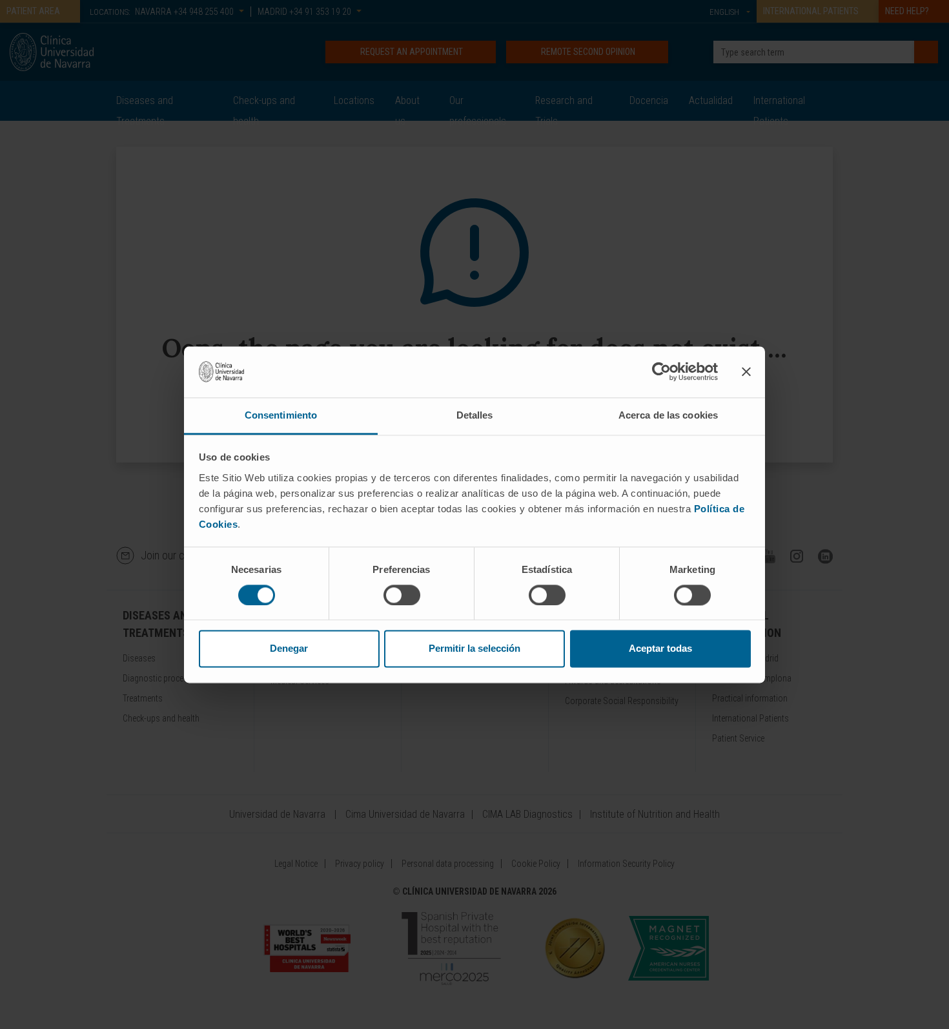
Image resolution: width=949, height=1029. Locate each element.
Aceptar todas (660, 648)
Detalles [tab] (474, 415)
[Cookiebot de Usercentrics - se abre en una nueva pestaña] (661, 371)
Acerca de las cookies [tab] (668, 415)
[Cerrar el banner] (746, 371)
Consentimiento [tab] (281, 415)
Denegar (289, 648)
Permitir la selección (474, 648)
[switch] (401, 595)
